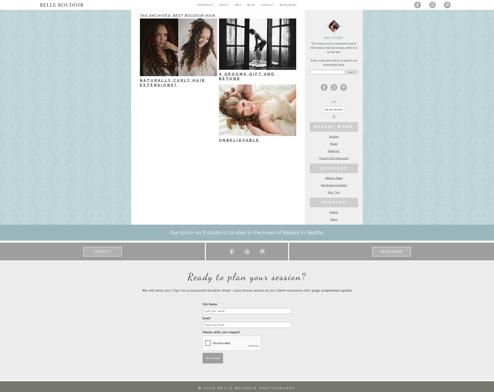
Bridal (334, 143)
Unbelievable (239, 140)
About (224, 4)
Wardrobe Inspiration (334, 185)
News (334, 219)
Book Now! (288, 4)
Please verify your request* (222, 332)
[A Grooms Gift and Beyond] (257, 44)
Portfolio (205, 4)
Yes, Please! (212, 358)
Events (334, 212)
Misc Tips (334, 192)
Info (238, 4)
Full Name (210, 304)
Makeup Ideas (334, 178)
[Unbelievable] (257, 110)
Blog (251, 4)
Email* (207, 318)
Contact (267, 4)
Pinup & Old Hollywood (334, 158)
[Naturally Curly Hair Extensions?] (178, 47)
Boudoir (334, 136)
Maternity (334, 151)
